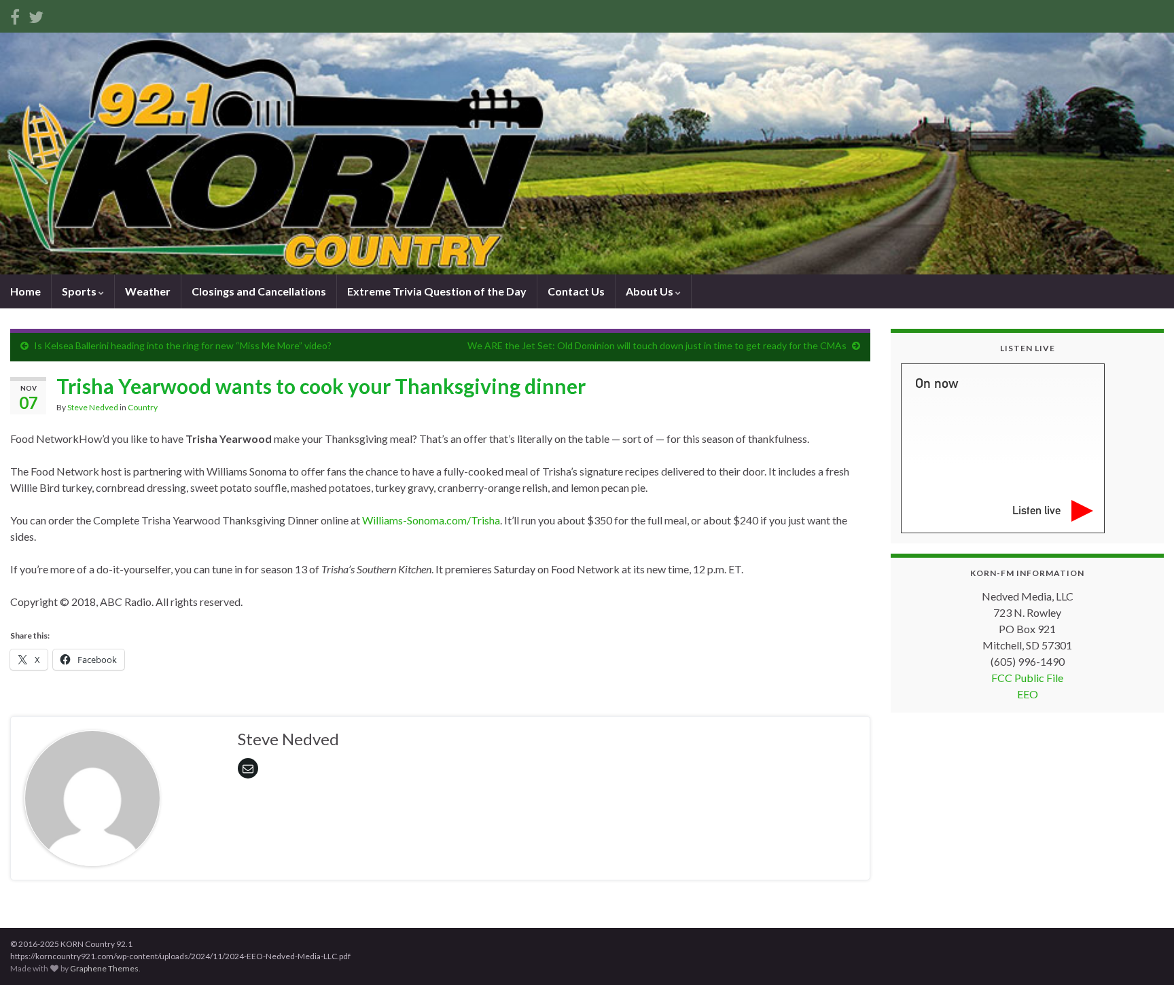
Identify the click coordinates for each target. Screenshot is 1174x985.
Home (25, 291)
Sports (80, 291)
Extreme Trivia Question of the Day (437, 291)
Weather (148, 291)
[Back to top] (1143, 954)
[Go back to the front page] (587, 153)
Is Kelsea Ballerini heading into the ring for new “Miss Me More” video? (183, 345)
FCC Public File (1027, 677)
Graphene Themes (104, 968)
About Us (650, 291)
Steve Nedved (92, 407)
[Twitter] (36, 14)
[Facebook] (15, 14)
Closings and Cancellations (259, 291)
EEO (1027, 693)
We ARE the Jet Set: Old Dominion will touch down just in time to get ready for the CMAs (657, 345)
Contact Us (576, 291)
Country (143, 407)
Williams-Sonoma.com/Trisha (431, 520)
